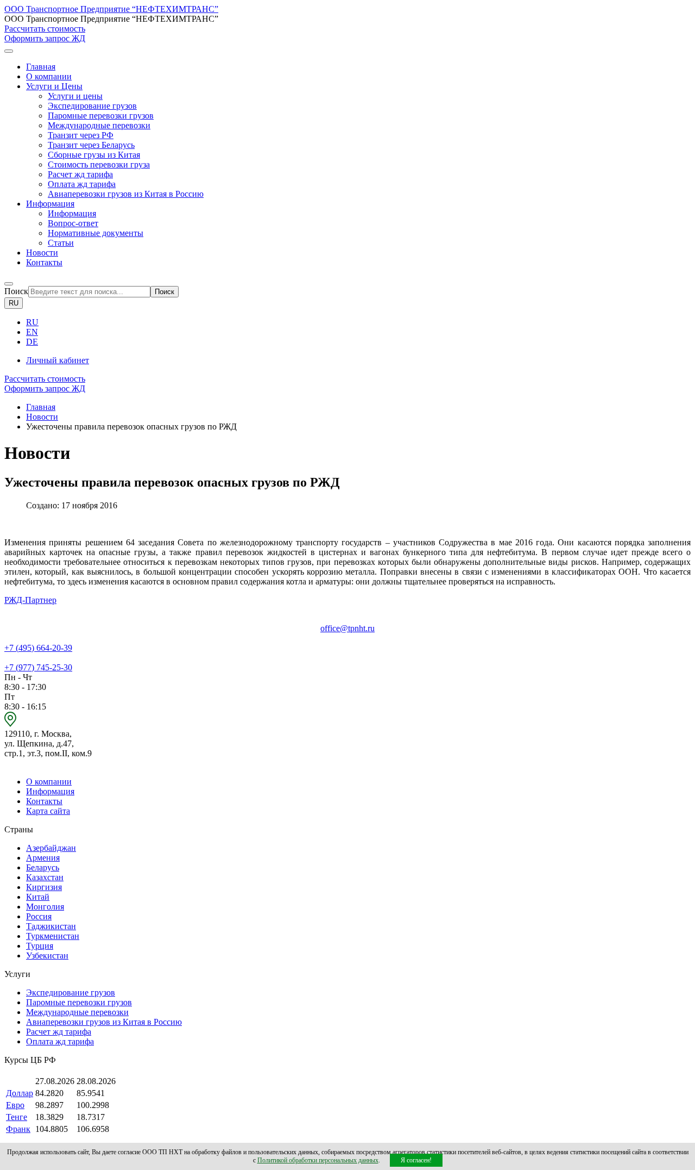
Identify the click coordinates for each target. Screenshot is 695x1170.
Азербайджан (51, 847)
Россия (39, 916)
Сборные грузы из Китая (94, 154)
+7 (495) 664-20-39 (38, 647)
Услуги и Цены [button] (54, 86)
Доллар (19, 1093)
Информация (72, 213)
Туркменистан (52, 936)
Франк (18, 1129)
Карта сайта (48, 811)
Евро (15, 1105)
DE (32, 341)
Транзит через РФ (80, 135)
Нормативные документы (95, 233)
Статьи (61, 242)
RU (13, 303)
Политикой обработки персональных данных (317, 1160)
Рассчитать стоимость (44, 28)
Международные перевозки (99, 125)
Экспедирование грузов (92, 105)
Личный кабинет (57, 360)
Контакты (44, 262)
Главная (40, 66)
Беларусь (42, 867)
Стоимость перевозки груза (99, 164)
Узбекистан (47, 955)
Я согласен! (416, 1160)
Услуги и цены (75, 96)
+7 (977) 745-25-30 (38, 667)
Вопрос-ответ (73, 223)
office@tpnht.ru (347, 628)
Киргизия (44, 887)
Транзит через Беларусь (91, 145)
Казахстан (45, 877)
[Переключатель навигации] (8, 51)
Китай (37, 896)
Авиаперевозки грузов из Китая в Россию (126, 193)
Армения (43, 857)
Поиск (16, 291)
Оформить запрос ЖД (44, 38)
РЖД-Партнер (30, 600)
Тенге (16, 1117)
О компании (49, 76)
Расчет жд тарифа (80, 174)
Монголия (45, 906)
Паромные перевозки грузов (101, 115)
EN (32, 332)
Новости (42, 252)
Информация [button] (50, 203)
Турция (39, 945)
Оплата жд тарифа (82, 184)
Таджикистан (51, 926)
